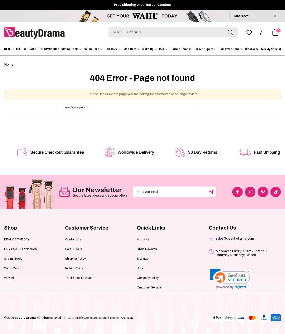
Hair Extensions (229, 49)
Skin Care (130, 49)
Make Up (148, 49)
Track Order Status (78, 277)
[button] (230, 279)
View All (9, 277)
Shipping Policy (75, 258)
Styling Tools (70, 49)
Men (162, 49)
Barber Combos (181, 49)
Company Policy (148, 277)
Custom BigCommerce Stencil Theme (93, 317)
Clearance (252, 49)
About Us (143, 239)
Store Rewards (147, 249)
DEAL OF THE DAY (15, 49)
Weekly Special (271, 49)
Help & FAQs (73, 249)
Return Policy (74, 268)
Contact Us (73, 239)
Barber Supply (203, 49)
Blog (140, 268)
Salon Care (92, 49)
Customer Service (149, 287)
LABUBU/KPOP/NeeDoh (44, 49)
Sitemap (142, 258)
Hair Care (112, 49)
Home (8, 64)
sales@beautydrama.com (235, 238)
